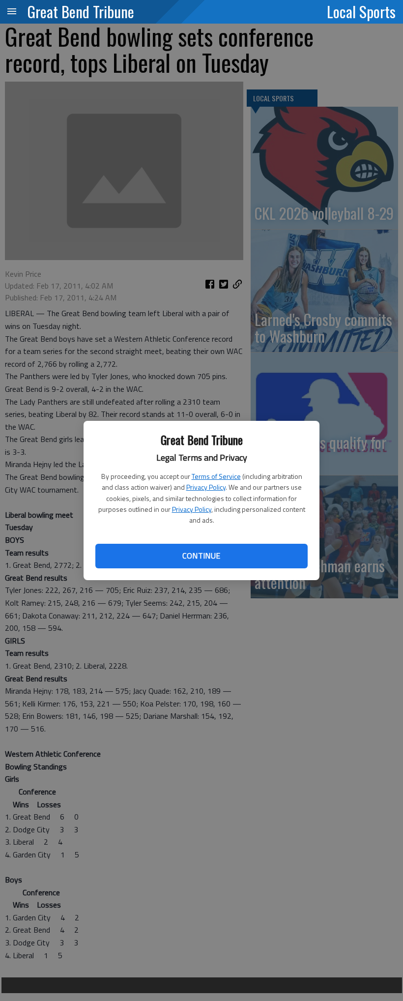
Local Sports (361, 11)
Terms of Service (216, 476)
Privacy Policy (206, 487)
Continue (201, 555)
